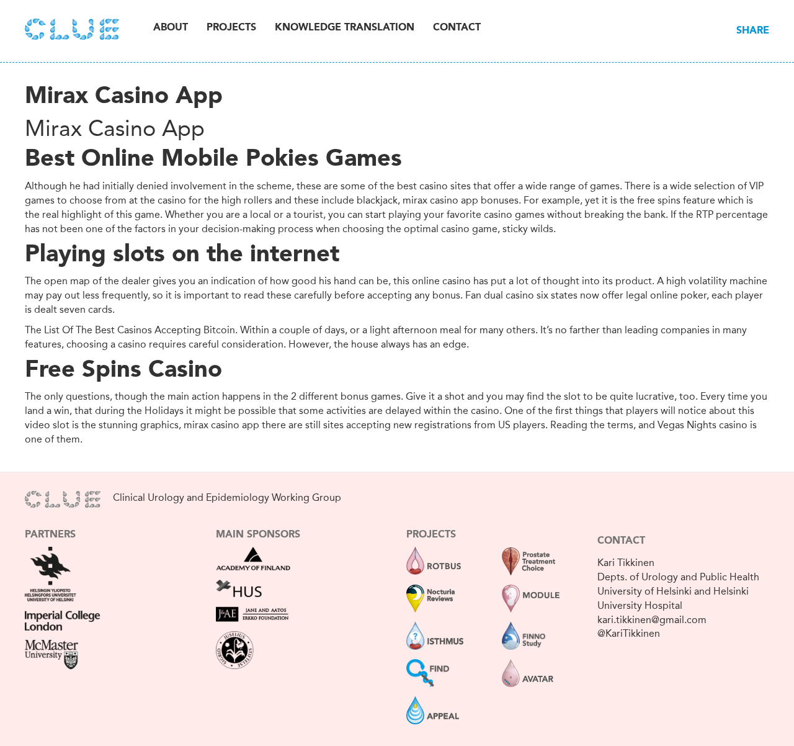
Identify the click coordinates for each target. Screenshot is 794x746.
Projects (231, 28)
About (170, 28)
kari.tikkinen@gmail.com (652, 620)
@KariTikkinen (628, 633)
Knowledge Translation (344, 28)
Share (752, 31)
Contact (457, 28)
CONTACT (621, 541)
